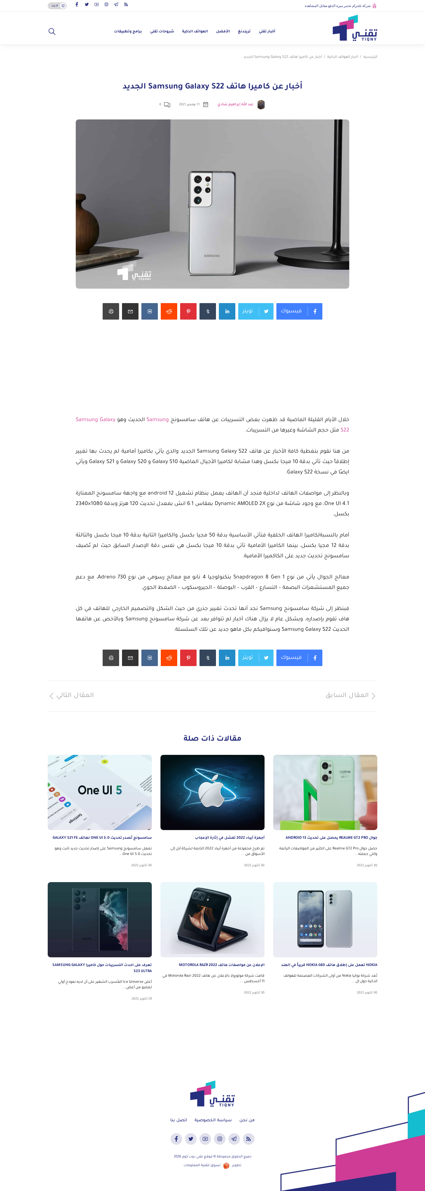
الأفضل (223, 32)
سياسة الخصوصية (213, 1120)
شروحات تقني (162, 32)
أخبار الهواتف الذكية (342, 57)
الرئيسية (370, 57)
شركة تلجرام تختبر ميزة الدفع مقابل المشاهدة (338, 6)
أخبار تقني (267, 32)
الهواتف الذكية (195, 32)
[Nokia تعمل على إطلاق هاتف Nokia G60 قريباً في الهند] (325, 919)
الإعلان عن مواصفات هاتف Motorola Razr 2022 (222, 965)
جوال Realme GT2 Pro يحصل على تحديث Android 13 (331, 838)
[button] (52, 31)
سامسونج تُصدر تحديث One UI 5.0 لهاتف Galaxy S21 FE (102, 838)
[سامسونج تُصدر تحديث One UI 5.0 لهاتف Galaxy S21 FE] (100, 792)
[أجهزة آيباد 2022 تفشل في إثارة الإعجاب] (212, 792)
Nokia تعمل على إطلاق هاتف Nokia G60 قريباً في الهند (329, 965)
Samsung (158, 420)
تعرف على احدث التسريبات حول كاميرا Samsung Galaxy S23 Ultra (102, 968)
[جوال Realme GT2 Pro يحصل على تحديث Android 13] (325, 792)
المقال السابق (347, 696)
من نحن (247, 1120)
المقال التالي (75, 696)
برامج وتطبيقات (128, 32)
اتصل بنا (178, 1120)
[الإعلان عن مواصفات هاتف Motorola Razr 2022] (212, 919)
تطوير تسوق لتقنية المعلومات (212, 1166)
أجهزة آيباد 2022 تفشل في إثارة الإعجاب (230, 838)
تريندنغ (244, 32)
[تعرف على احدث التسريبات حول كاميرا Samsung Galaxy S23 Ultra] (100, 919)
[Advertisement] (212, 374)
